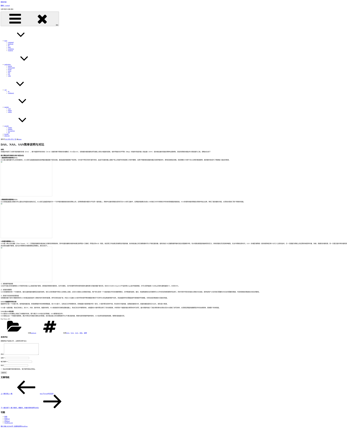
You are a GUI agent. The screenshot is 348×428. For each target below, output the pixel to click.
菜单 (57, 25)
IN (9, 45)
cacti (9, 108)
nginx (9, 71)
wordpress (11, 49)
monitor (6, 107)
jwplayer (10, 50)
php (9, 72)
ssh (9, 132)
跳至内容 (4, 2)
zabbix (10, 112)
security (6, 126)
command (11, 42)
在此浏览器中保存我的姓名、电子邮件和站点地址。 (19, 369)
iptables (10, 129)
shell (9, 47)
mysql (9, 69)
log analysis (11, 131)
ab (8, 91)
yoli (5, 90)
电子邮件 (4, 361)
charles (10, 127)
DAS (67, 333)
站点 (2, 365)
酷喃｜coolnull (5, 5)
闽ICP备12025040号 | (7, 426)
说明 (85, 333)
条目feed (7, 419)
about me (7, 136)
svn (9, 74)
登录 (5, 416)
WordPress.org (8, 423)
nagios (10, 110)
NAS (72, 333)
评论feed (7, 421)
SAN (76, 333)
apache (10, 66)
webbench (11, 93)
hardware (10, 44)
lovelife (6, 134)
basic (5, 40)
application (7, 64)
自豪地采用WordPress (21, 426)
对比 (81, 333)
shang (19, 139)
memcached (11, 67)
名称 (3, 358)
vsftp (9, 76)
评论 (2, 354)
